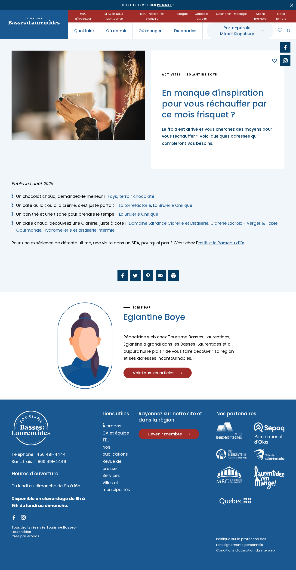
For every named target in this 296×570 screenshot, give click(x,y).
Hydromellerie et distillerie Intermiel (79, 230)
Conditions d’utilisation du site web (245, 550)
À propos (111, 426)
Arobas (33, 536)
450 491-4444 (51, 454)
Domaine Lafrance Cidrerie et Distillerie (168, 223)
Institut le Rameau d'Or (221, 243)
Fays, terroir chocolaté (131, 196)
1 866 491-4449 (50, 461)
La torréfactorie (135, 205)
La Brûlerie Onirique (172, 205)
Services (111, 475)
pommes (164, 5)
